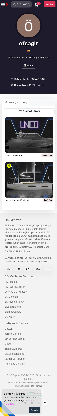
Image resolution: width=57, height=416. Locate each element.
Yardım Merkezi (13, 333)
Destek (9, 328)
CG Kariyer (11, 316)
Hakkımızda (13, 220)
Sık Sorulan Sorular (15, 338)
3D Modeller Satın (14, 301)
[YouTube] (45, 403)
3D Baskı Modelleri (15, 286)
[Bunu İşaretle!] (49, 148)
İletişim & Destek (16, 323)
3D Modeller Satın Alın (20, 276)
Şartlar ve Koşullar (15, 358)
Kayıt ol (49, 4)
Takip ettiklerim (39, 57)
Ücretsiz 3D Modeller (16, 291)
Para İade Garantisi (15, 363)
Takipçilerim (16, 57)
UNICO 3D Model (14, 155)
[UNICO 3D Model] (29, 135)
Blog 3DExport (13, 311)
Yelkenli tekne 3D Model (17, 200)
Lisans (8, 343)
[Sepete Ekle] (42, 148)
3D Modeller (11, 281)
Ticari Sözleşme (13, 348)
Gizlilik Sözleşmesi (14, 353)
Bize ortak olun (13, 306)
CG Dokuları (11, 296)
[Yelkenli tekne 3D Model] (29, 180)
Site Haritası (36, 386)
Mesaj (30, 65)
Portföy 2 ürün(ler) (17, 102)
